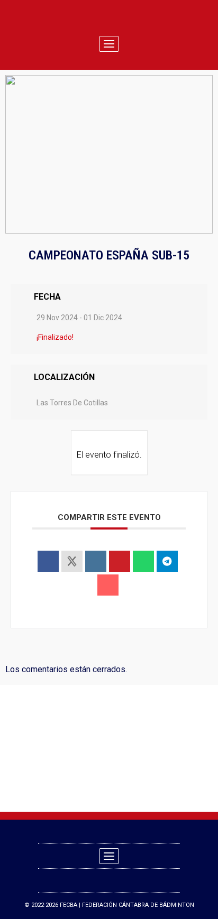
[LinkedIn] (95, 561)
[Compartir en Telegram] (167, 561)
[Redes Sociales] (72, 561)
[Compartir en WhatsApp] (143, 561)
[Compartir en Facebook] (48, 561)
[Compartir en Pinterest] (119, 561)
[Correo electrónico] (108, 585)
